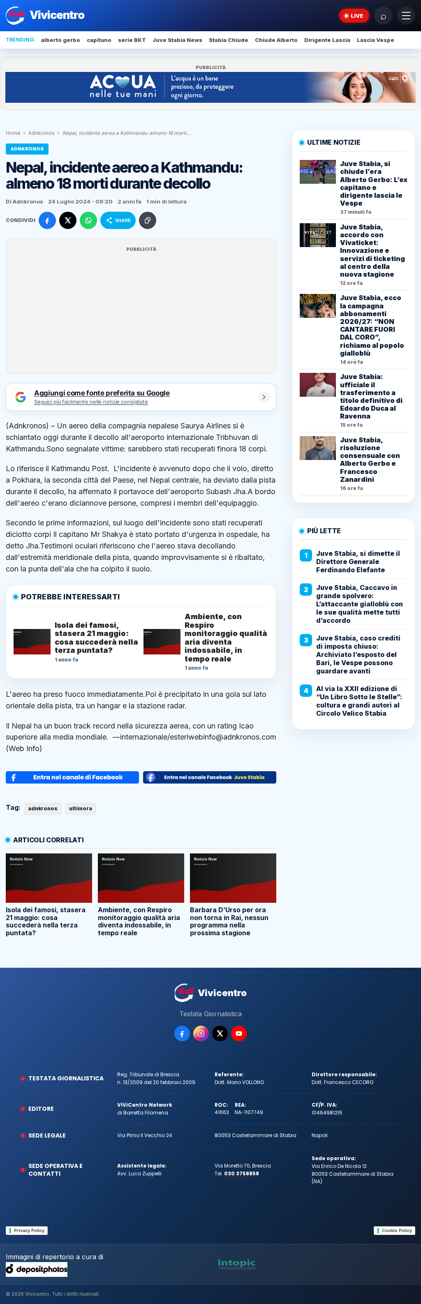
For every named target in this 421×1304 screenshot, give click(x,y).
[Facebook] (182, 1033)
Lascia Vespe (375, 40)
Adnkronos (41, 133)
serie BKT (132, 40)
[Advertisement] (141, 311)
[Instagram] (201, 1033)
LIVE (357, 15)
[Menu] (406, 16)
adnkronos (43, 808)
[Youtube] (239, 1033)
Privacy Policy (29, 1230)
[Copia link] (147, 220)
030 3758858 (241, 1173)
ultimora (80, 808)
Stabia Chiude (228, 40)
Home (13, 133)
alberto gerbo (60, 40)
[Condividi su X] (67, 220)
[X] (220, 1033)
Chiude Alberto (276, 40)
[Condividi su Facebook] (47, 220)
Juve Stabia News (177, 40)
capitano (99, 40)
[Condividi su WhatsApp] (88, 220)
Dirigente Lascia (327, 40)
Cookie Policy (397, 1230)
